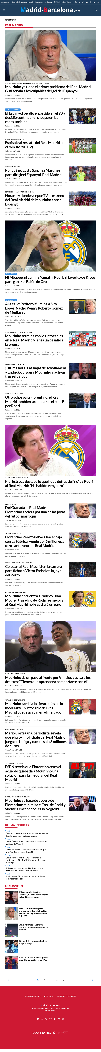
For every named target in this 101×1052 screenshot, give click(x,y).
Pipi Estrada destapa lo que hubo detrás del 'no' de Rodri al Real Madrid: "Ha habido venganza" (49, 483)
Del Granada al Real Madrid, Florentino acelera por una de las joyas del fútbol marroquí (35, 511)
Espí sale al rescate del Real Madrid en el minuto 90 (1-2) (34, 144)
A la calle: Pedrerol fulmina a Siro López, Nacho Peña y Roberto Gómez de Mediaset (34, 308)
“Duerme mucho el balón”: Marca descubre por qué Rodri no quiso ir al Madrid (26, 850)
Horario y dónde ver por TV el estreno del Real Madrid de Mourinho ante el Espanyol (34, 199)
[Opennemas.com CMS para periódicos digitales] (50, 1035)
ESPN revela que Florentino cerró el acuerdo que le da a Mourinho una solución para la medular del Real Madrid (33, 773)
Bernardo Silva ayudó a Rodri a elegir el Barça (32, 942)
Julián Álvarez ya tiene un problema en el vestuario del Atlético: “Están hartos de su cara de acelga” (26, 860)
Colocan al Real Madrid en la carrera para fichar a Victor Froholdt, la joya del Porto (33, 570)
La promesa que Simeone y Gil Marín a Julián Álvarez (53, 2)
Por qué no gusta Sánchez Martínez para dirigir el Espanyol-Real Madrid (33, 172)
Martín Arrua (9, 381)
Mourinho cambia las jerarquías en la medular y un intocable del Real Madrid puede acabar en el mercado (34, 707)
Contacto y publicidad (66, 996)
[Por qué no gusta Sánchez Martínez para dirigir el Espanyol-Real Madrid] (82, 173)
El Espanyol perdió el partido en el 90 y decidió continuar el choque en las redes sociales (35, 117)
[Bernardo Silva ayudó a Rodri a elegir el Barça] (11, 946)
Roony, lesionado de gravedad (22, 2)
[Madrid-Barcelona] (50, 10)
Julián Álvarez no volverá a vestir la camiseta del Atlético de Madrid (26, 842)
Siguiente (93, 980)
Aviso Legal (49, 996)
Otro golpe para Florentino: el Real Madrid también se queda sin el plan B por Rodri (34, 401)
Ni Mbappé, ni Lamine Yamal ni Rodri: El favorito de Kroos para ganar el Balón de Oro (50, 279)
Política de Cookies (32, 996)
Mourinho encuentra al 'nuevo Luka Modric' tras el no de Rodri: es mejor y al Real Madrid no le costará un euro (34, 600)
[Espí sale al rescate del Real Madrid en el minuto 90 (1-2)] (82, 145)
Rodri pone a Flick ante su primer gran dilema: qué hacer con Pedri (25, 877)
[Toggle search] (97, 10)
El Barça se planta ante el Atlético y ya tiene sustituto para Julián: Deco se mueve (24, 869)
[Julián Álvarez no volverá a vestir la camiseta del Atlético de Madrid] (11, 930)
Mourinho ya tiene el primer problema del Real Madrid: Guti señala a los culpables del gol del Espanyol (48, 88)
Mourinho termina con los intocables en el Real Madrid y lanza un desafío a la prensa (34, 340)
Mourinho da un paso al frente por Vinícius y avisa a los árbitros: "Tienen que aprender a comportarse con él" (47, 679)
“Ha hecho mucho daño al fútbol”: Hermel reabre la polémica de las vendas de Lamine (27, 834)
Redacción (9, 95)
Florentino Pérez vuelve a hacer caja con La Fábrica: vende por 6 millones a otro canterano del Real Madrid (34, 541)
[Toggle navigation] (4, 10)
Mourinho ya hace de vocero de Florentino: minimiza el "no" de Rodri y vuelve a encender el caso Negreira (35, 804)
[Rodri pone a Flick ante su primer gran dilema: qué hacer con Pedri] (11, 962)
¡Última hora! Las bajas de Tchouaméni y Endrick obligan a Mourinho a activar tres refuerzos (35, 372)
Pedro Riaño (9, 317)
